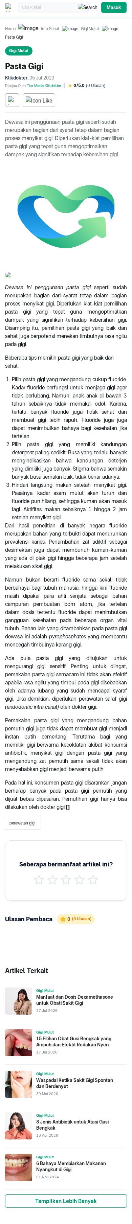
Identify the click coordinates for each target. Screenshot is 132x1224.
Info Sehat (50, 28)
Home (10, 28)
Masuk (114, 7)
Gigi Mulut (90, 28)
